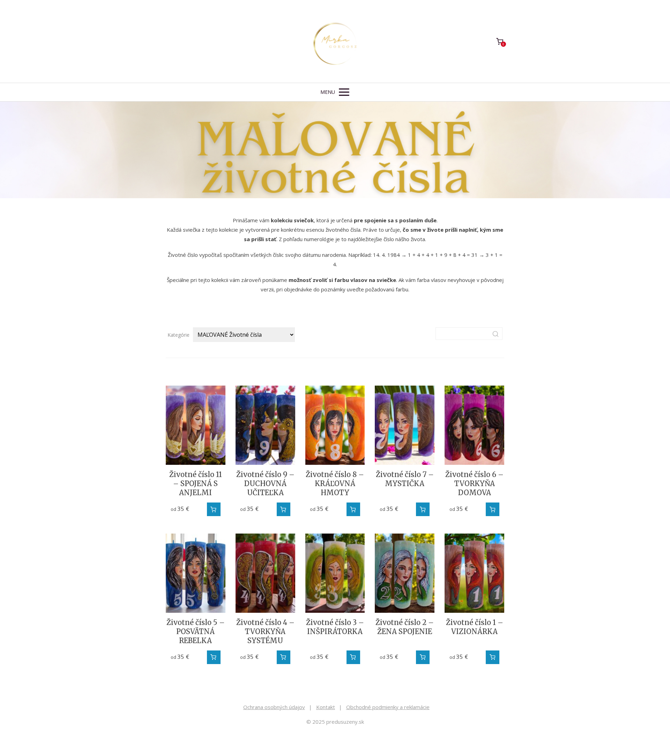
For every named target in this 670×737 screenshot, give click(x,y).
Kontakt (325, 707)
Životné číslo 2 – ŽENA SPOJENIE (404, 627)
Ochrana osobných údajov (274, 707)
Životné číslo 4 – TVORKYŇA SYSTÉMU (265, 631)
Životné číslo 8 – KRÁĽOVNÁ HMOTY (335, 483)
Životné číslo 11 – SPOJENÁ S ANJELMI (195, 483)
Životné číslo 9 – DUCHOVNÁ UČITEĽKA (265, 483)
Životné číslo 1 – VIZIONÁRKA (474, 627)
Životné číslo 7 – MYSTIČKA (405, 479)
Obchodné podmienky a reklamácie (388, 707)
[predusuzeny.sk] (335, 41)
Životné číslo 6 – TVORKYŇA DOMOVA (474, 483)
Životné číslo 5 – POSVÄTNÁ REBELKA (195, 631)
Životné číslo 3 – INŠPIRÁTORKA (335, 627)
